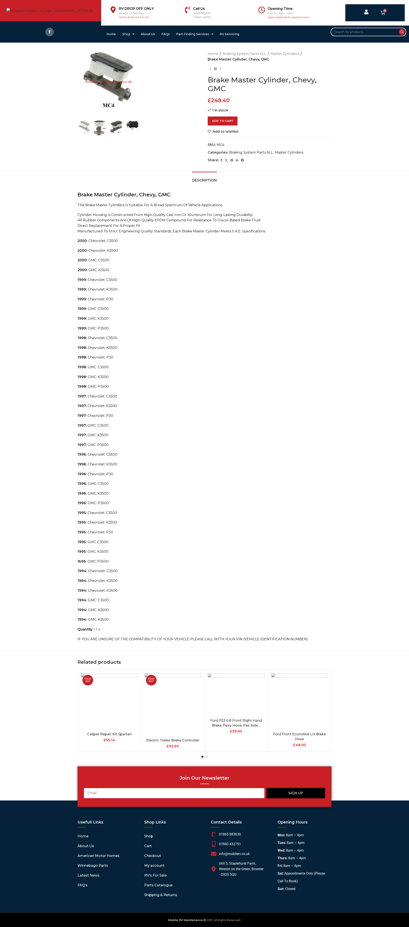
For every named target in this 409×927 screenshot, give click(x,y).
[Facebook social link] (49, 32)
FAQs (165, 34)
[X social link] (226, 160)
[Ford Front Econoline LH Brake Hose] (299, 701)
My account (154, 866)
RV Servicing (229, 34)
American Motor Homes (99, 856)
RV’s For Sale (155, 875)
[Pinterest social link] (232, 160)
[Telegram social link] (242, 160)
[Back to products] (215, 68)
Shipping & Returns (160, 895)
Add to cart (222, 120)
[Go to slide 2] (207, 757)
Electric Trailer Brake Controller (172, 740)
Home (111, 34)
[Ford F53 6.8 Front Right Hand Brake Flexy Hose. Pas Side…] (236, 695)
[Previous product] (210, 68)
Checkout (152, 856)
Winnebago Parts (93, 866)
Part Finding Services (192, 34)
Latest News (88, 875)
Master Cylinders (285, 54)
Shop (126, 34)
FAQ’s (83, 885)
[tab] (204, 178)
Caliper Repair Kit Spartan (109, 734)
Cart (148, 846)
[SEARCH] (402, 32)
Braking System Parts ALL (244, 54)
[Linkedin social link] (237, 160)
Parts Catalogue (158, 885)
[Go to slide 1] (202, 757)
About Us (148, 34)
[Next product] (220, 68)
